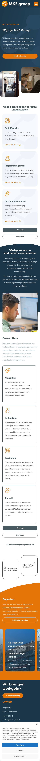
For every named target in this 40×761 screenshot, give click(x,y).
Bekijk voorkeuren (20, 756)
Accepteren (20, 745)
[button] (37, 724)
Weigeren (20, 751)
